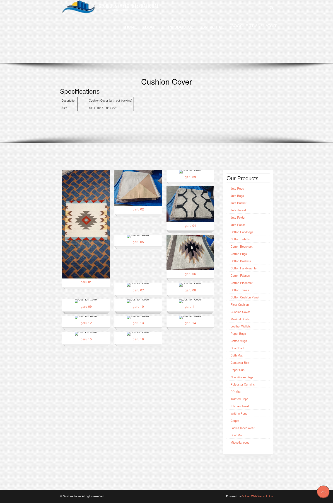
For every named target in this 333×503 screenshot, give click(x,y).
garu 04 (190, 225)
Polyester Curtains (243, 384)
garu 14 (190, 322)
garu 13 (138, 322)
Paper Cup (237, 370)
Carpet (235, 420)
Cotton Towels (240, 290)
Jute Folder (238, 217)
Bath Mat (237, 355)
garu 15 (86, 339)
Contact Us (211, 27)
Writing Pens (239, 413)
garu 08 (190, 290)
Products (179, 27)
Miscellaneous (240, 442)
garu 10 (138, 306)
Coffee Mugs (239, 341)
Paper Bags (238, 333)
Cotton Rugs (239, 254)
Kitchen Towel (240, 406)
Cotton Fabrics (240, 275)
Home (131, 27)
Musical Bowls (240, 319)
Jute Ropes (238, 224)
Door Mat (237, 435)
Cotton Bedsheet (242, 246)
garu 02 (138, 209)
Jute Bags (237, 195)
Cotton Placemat (242, 283)
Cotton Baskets (241, 261)
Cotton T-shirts (240, 239)
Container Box (240, 362)
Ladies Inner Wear (242, 428)
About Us (152, 27)
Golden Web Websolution (257, 496)
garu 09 (86, 306)
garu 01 (86, 282)
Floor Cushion (240, 304)
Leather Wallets (241, 326)
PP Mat (236, 391)
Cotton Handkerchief (244, 268)
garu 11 (190, 306)
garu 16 (138, 339)
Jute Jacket (238, 210)
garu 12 (86, 322)
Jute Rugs (237, 188)
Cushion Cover (240, 312)
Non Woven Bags (242, 377)
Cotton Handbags (242, 232)
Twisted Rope (239, 399)
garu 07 (138, 290)
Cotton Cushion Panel (245, 297)
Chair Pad (237, 348)
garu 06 (190, 273)
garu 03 (190, 177)
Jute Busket (238, 203)
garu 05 (138, 241)
